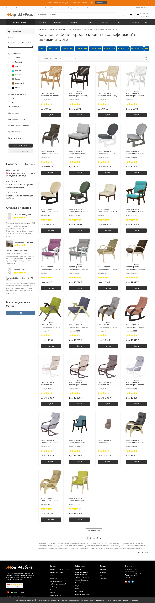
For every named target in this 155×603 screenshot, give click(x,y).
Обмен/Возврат (80, 583)
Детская (73, 22)
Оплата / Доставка (51, 8)
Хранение (53, 578)
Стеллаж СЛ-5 (20, 270)
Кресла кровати (60, 29)
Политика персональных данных (16, 597)
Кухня (120, 22)
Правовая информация (83, 594)
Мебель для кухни (56, 572)
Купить (51, 115)
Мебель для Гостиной (57, 587)
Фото (101, 575)
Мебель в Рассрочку (82, 577)
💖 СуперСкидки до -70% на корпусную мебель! (20, 174)
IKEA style (43, 22)
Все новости (30, 164)
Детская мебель (56, 581)
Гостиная (104, 22)
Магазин (103, 569)
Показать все (94, 531)
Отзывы (90, 8)
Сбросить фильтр (20, 151)
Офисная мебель (56, 596)
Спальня (89, 22)
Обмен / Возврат (68, 8)
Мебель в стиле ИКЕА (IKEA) (60, 569)
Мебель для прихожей (58, 584)
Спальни (53, 590)
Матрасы (135, 22)
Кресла (49, 29)
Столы (52, 575)
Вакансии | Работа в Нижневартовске (82, 573)
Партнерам (79, 591)
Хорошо (135, 600)
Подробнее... (101, 3)
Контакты (99, 8)
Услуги (77, 586)
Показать (18, 145)
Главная (41, 29)
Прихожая (58, 22)
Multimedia (103, 578)
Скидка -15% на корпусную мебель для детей (19, 185)
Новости (38, 8)
